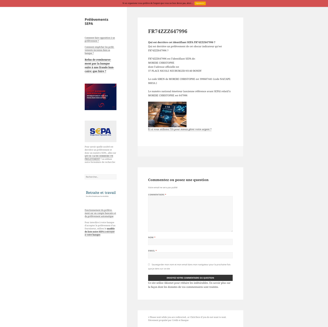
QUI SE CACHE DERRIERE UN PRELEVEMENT (99, 157)
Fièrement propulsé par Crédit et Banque (168, 320)
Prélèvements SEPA (96, 21)
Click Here (195, 317)
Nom (151, 237)
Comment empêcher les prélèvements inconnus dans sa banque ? (99, 50)
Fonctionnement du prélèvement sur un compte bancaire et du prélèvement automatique (100, 213)
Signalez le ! (200, 3)
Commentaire (157, 194)
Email (152, 250)
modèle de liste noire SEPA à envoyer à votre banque (100, 231)
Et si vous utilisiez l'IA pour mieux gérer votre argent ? (180, 129)
